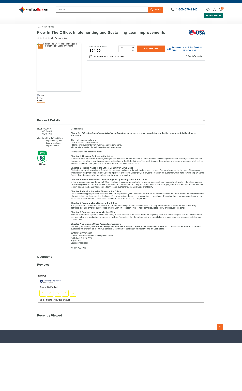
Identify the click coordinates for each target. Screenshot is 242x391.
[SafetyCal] (42, 164)
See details (192, 50)
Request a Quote (213, 15)
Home (39, 27)
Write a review (61, 38)
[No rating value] (44, 38)
